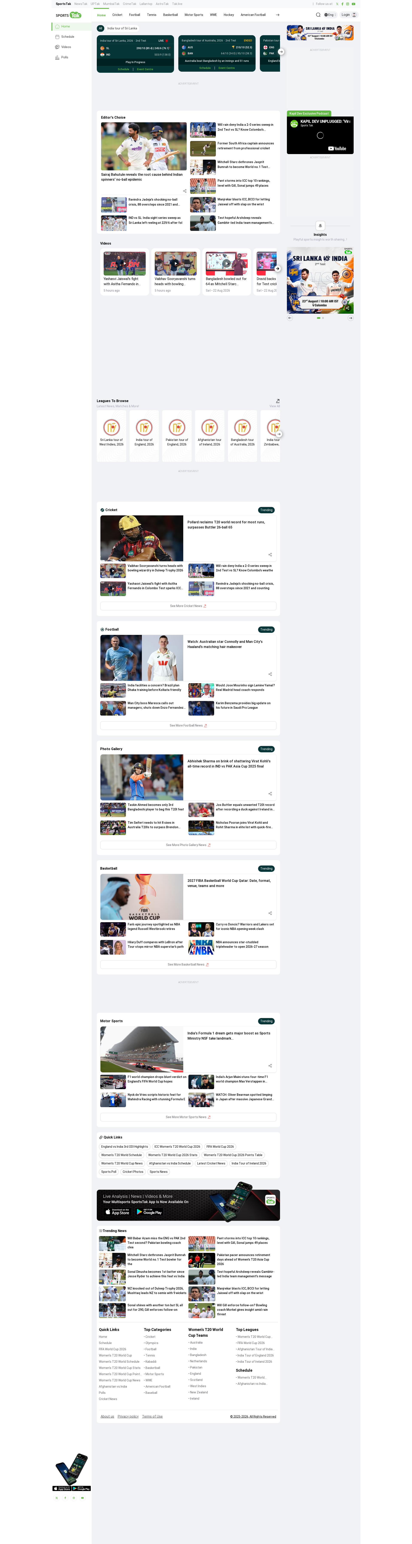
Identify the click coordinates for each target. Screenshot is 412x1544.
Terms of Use (152, 1416)
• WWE (148, 1380)
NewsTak (80, 4)
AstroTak (162, 4)
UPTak (95, 4)
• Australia (195, 1342)
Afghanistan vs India (113, 1386)
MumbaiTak (111, 4)
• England (194, 1373)
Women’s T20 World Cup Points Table (120, 1374)
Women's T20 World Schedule (119, 1361)
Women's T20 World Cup (115, 1355)
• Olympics (151, 1343)
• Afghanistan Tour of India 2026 (254, 1349)
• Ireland (193, 1398)
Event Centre (145, 69)
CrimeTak (129, 4)
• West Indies (197, 1386)
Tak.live (177, 4)
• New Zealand (198, 1392)
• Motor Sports (154, 1374)
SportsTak (63, 4)
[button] (101, 15)
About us (107, 1416)
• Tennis (149, 1355)
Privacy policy (128, 1416)
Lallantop (146, 4)
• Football (150, 1349)
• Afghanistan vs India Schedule (251, 1384)
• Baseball (150, 1392)
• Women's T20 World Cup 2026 (253, 1337)
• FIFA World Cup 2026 (250, 1343)
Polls (64, 57)
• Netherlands (197, 1361)
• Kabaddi (150, 1361)
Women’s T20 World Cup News (119, 1380)
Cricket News (108, 1399)
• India (192, 1348)
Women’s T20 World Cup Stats (120, 1368)
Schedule (67, 37)
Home (65, 26)
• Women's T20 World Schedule (250, 1378)
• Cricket (149, 1336)
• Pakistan (195, 1367)
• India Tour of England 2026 (255, 1355)
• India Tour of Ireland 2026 (254, 1361)
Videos (66, 47)
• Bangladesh (197, 1355)
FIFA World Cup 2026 (112, 1349)
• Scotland (195, 1380)
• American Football (157, 1386)
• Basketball (152, 1368)
